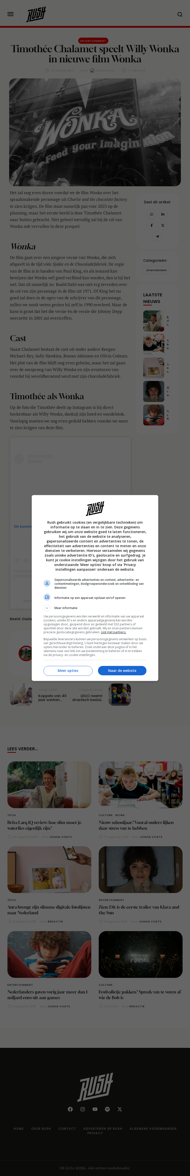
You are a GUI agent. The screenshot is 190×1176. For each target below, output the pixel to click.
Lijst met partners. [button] (113, 632)
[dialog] (95, 588)
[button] (95, 608)
